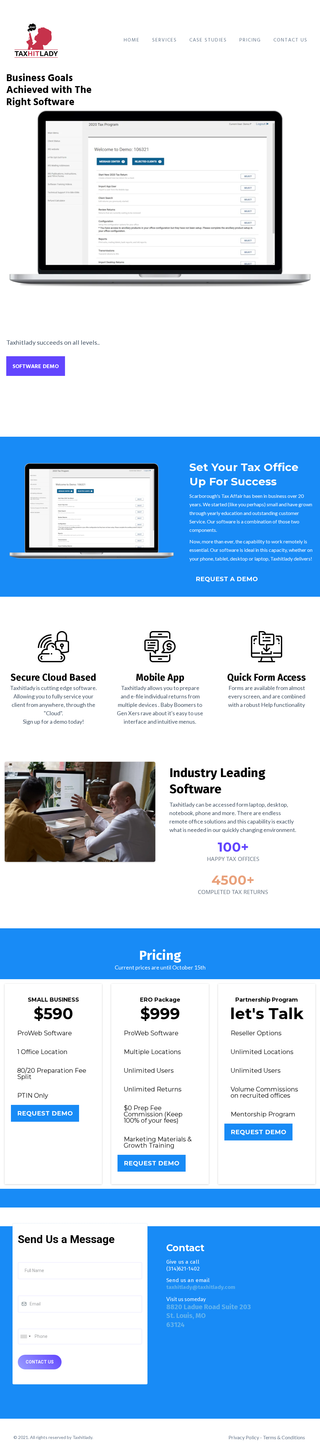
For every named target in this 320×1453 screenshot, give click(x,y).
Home (132, 39)
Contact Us (290, 39)
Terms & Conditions (284, 1437)
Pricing (250, 39)
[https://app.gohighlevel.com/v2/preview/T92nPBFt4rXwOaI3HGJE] (38, 39)
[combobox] (25, 1336)
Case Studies (208, 39)
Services (164, 39)
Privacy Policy (243, 1437)
